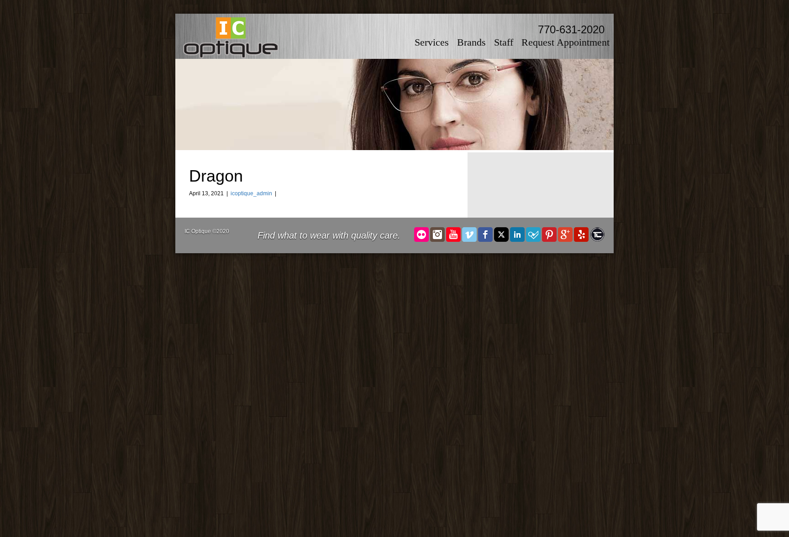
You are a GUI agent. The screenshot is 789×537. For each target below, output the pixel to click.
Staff (503, 42)
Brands (471, 42)
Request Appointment (565, 42)
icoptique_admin (251, 193)
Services (432, 42)
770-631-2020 (571, 29)
